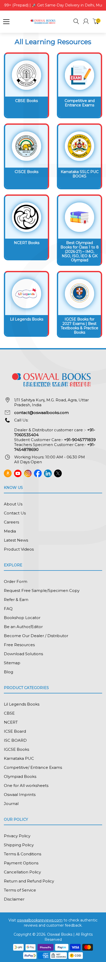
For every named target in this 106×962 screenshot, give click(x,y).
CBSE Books (26, 100)
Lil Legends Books (26, 319)
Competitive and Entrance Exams (80, 102)
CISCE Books (26, 171)
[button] (76, 22)
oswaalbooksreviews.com (40, 920)
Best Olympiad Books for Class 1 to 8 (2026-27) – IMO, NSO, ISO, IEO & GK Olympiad (79, 251)
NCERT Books (26, 242)
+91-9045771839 (80, 439)
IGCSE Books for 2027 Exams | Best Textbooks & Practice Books (79, 325)
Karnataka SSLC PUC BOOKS (80, 173)
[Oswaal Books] (43, 21)
